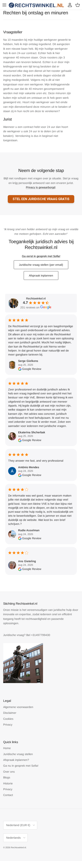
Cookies (8, 718)
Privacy (7, 724)
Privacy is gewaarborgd (40, 187)
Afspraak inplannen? (16, 759)
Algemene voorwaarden (18, 707)
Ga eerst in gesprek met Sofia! (41, 256)
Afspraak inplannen (41, 275)
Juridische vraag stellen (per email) (41, 264)
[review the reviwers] (19, 369)
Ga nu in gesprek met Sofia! (20, 765)
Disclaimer (9, 712)
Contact (8, 795)
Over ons (9, 771)
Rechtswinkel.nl (18, 847)
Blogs (6, 777)
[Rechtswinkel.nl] (36, 5)
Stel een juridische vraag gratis (41, 199)
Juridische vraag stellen (18, 754)
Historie (8, 783)
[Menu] (4, 5)
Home (7, 748)
